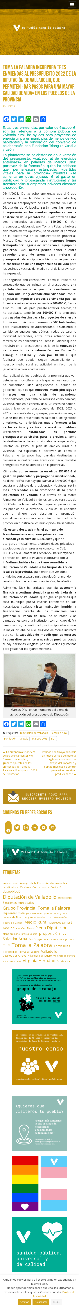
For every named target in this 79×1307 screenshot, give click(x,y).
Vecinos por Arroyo (14, 955)
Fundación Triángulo (16, 738)
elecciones (65, 898)
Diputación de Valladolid (34, 733)
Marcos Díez (39, 738)
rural (64, 934)
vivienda (65, 961)
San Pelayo (35, 939)
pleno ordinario (11, 933)
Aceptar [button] (24, 1302)
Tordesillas (62, 946)
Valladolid (49, 951)
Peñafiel (20, 928)
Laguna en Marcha (35, 917)
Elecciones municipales (18, 903)
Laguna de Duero (13, 917)
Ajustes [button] (56, 1302)
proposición (49, 933)
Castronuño (28, 887)
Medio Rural (36, 922)
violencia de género (64, 955)
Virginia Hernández (41, 960)
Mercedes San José (60, 922)
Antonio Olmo (10, 883)
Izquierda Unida (14, 913)
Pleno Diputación (51, 927)
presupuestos (29, 933)
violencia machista (12, 961)
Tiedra (72, 939)
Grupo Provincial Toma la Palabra (36, 908)
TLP (53, 738)
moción (9, 928)
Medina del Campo (13, 922)
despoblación (13, 891)
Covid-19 (56, 887)
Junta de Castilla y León (55, 913)
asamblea (61, 883)
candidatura (10, 887)
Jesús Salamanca (34, 913)
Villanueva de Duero (40, 955)
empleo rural (59, 733)
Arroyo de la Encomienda (37, 883)
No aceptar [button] (41, 1302)
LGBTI (49, 917)
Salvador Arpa (15, 938)
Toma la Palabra (31, 945)
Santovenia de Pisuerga (55, 939)
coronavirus (43, 887)
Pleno (30, 928)
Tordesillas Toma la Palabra (21, 951)
